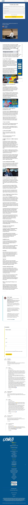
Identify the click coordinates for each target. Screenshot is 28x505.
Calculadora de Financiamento (14, 470)
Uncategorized (18, 55)
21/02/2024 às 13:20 (9, 392)
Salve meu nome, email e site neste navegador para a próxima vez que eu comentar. (13, 351)
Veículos (18, 56)
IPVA (14, 479)
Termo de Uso (14, 494)
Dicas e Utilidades (19, 45)
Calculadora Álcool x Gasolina (14, 471)
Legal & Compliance (13, 464)
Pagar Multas (14, 478)
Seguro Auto (14, 473)
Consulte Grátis (14, 16)
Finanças (18, 47)
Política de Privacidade (14, 492)
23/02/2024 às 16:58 (10, 400)
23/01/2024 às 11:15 (10, 424)
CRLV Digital (5, 60)
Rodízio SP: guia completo (14, 472)
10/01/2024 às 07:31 (9, 416)
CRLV (4, 53)
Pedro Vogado (9, 297)
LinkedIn (13, 319)
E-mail (6, 342)
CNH (14, 245)
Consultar (19, 73)
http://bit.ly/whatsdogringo (18, 427)
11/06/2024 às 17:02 (10, 368)
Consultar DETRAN (14, 476)
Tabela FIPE (14, 474)
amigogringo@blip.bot (13, 428)
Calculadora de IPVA (14, 469)
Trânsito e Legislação (19, 54)
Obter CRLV (14, 475)
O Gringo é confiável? (14, 463)
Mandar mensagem (14, 447)
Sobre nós (18, 53)
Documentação (18, 46)
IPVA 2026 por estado (13, 488)
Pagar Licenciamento (14, 477)
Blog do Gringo (14, 462)
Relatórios (14, 496)
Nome (6, 338)
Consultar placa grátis (14, 468)
